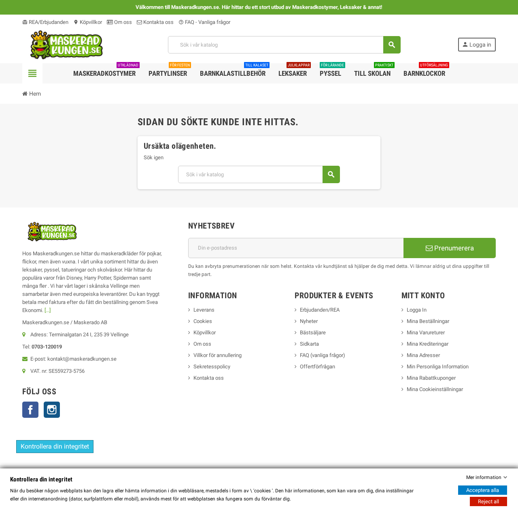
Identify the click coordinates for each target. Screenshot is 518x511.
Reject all (488, 501)
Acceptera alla (482, 490)
